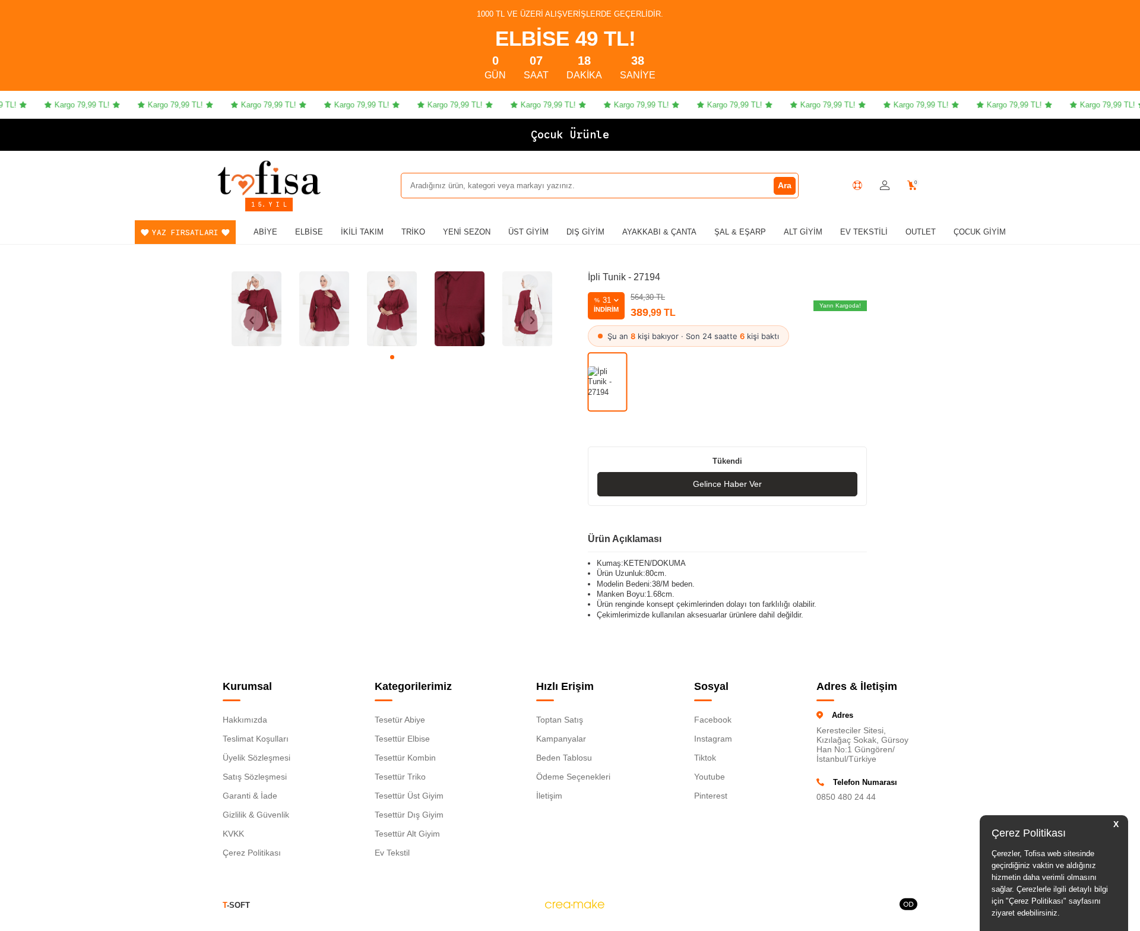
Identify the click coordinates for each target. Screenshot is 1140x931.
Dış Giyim (585, 231)
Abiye (265, 231)
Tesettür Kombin (405, 757)
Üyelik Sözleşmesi (256, 757)
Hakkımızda (245, 719)
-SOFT (236, 905)
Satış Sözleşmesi (255, 776)
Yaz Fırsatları (185, 232)
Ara (784, 185)
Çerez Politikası (252, 852)
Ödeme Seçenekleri (573, 776)
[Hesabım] (884, 185)
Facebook (713, 719)
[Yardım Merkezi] (857, 185)
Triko (413, 231)
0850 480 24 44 (846, 797)
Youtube (709, 776)
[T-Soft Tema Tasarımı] (908, 905)
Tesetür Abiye (400, 719)
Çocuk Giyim (980, 231)
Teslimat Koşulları (256, 738)
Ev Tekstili (864, 231)
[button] (392, 357)
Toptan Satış (559, 719)
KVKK (233, 833)
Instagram (713, 738)
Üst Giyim (528, 231)
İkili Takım (362, 231)
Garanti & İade (250, 795)
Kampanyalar (561, 738)
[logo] (269, 177)
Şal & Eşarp (740, 231)
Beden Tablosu (564, 757)
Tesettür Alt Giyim (407, 833)
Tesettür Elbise (402, 738)
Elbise (309, 231)
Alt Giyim (803, 231)
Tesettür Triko (400, 776)
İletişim (549, 795)
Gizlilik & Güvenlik (256, 814)
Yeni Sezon (466, 231)
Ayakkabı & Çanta (659, 231)
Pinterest (710, 795)
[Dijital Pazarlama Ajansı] (574, 905)
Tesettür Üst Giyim (409, 795)
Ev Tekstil (392, 852)
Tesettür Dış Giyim (409, 814)
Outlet (920, 231)
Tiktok (705, 757)
